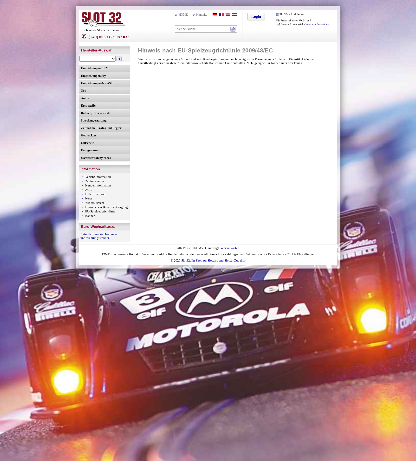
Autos (85, 98)
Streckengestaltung (94, 120)
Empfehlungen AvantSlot (97, 83)
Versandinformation (317, 24)
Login (256, 16)
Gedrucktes (88, 135)
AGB (88, 190)
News (88, 198)
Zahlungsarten (94, 181)
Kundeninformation (98, 185)
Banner (90, 216)
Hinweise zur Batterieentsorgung (106, 207)
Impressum (119, 254)
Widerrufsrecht (94, 203)
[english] (227, 14)
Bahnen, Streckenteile (95, 113)
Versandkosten (229, 248)
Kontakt (201, 14)
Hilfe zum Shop (95, 194)
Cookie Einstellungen (300, 254)
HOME (183, 14)
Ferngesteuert (90, 150)
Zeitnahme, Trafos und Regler (101, 128)
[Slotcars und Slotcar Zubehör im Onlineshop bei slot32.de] (103, 26)
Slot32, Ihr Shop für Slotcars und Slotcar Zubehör (213, 260)
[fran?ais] (221, 14)
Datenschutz (276, 254)
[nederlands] (234, 14)
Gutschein (87, 143)
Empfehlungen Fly (93, 75)
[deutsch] (214, 14)
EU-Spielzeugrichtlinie (100, 211)
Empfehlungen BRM (95, 68)
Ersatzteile (88, 105)
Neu (83, 90)
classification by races (96, 158)
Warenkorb (149, 254)
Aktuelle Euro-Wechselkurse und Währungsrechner (98, 236)
